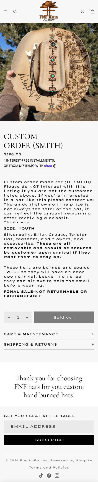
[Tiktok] (41, 475)
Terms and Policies (49, 467)
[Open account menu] (82, 11)
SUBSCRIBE (49, 440)
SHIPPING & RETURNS (30, 344)
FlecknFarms (33, 460)
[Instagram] (57, 475)
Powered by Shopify (71, 460)
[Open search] (15, 11)
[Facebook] (49, 475)
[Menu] (5, 11)
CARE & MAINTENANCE (31, 334)
